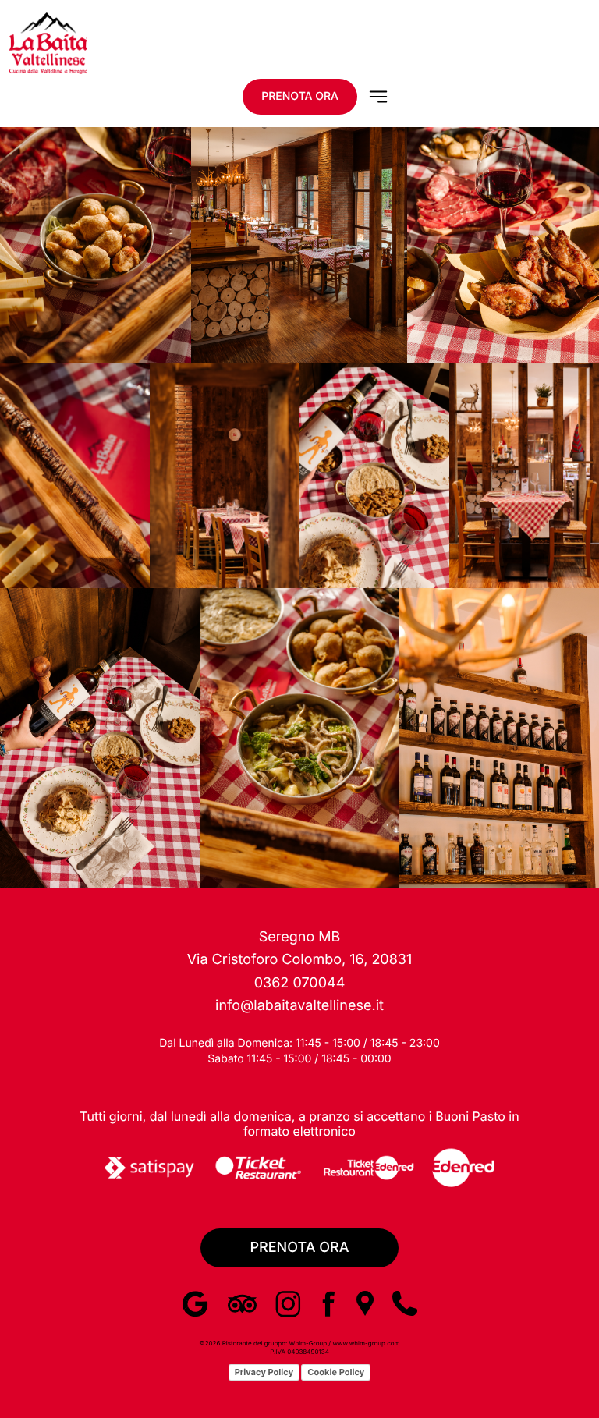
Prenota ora (299, 96)
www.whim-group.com (365, 1343)
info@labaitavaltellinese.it (299, 1006)
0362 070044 (300, 983)
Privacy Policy (264, 1372)
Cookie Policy (335, 1372)
